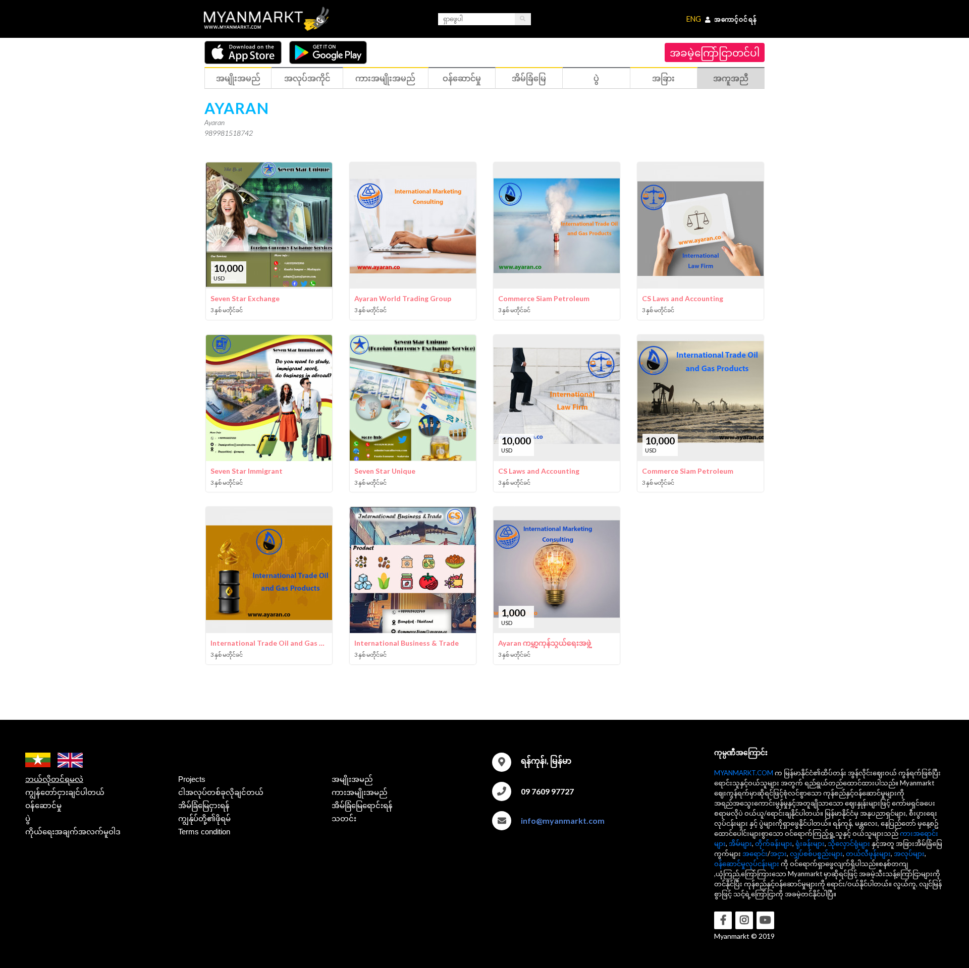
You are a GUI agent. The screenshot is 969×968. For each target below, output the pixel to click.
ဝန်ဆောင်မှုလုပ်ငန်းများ (746, 864)
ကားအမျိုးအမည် (360, 792)
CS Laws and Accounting (682, 298)
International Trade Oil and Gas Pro (269, 643)
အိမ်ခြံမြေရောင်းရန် (362, 805)
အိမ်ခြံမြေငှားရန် (204, 805)
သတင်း (344, 818)
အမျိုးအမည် (352, 779)
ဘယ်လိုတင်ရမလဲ (54, 779)
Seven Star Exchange (245, 298)
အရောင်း (755, 853)
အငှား (778, 853)
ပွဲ (27, 818)
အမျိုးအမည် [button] (238, 78)
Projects (191, 779)
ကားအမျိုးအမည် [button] (385, 78)
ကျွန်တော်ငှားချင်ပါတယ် (64, 792)
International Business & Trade (406, 643)
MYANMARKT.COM (743, 773)
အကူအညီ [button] (730, 78)
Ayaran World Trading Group (402, 298)
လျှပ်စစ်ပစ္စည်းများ (816, 853)
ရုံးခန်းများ (810, 843)
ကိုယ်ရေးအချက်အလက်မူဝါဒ (73, 831)
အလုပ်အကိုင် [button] (307, 78)
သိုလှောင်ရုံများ (849, 843)
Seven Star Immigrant (246, 471)
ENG (693, 19)
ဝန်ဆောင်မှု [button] (462, 78)
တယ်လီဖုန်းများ (868, 853)
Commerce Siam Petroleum (543, 298)
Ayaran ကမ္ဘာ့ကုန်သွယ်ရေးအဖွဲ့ (544, 643)
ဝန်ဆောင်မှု (43, 805)
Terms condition (204, 831)
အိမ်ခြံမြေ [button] (529, 78)
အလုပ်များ (909, 853)
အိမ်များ (740, 843)
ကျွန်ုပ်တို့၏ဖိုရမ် (204, 818)
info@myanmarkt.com (563, 820)
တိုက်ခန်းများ (773, 843)
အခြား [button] (663, 78)
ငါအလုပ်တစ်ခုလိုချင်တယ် (220, 792)
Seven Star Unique (384, 471)
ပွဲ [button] (596, 78)
